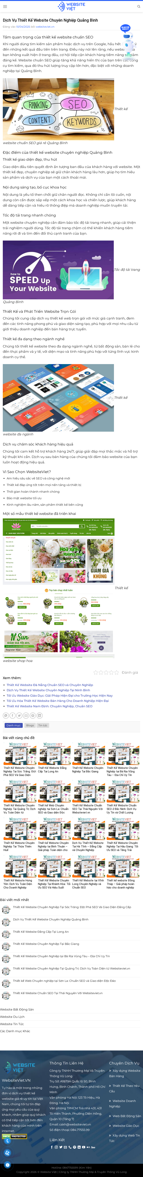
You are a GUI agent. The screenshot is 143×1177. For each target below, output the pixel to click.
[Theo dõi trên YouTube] (83, 1147)
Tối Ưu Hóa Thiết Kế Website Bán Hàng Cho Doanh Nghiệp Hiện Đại (58, 701)
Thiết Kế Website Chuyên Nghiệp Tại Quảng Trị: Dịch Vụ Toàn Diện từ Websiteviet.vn (71, 968)
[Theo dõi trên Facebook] (51, 1147)
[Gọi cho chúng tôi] (70, 1147)
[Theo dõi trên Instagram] (56, 1147)
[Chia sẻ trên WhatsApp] (6, 716)
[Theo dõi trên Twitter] (60, 1147)
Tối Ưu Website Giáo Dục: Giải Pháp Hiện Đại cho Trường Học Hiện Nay (60, 695)
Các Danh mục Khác (15, 1031)
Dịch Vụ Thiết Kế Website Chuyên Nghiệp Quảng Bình (50, 919)
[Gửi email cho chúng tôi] (65, 1147)
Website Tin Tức (12, 1024)
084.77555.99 (80, 1130)
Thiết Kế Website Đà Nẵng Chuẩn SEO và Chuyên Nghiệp (50, 685)
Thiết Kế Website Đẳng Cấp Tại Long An (41, 931)
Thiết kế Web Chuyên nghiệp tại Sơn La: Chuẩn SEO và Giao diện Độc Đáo (64, 981)
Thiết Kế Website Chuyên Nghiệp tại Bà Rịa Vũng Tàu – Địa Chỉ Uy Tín (61, 956)
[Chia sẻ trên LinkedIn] (39, 716)
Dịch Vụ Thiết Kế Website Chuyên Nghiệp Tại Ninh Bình (48, 690)
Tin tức (42, 725)
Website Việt (48, 1172)
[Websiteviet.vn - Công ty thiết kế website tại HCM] (71, 6)
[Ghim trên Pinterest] (33, 716)
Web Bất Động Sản (127, 1116)
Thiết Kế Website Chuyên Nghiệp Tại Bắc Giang (46, 944)
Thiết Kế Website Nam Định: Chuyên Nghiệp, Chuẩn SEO (49, 706)
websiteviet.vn (45, 26)
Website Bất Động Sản (17, 1009)
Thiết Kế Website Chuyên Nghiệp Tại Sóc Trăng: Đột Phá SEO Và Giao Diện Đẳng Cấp (72, 907)
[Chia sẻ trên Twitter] (19, 716)
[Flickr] (88, 1147)
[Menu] (5, 6)
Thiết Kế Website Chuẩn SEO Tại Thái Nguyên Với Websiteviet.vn (58, 993)
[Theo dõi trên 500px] (93, 1147)
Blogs (30, 725)
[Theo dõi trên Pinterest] (74, 1147)
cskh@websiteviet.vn (75, 1124)
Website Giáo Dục (126, 1126)
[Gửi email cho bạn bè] (26, 716)
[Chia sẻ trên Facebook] (12, 716)
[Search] (138, 6)
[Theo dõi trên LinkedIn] (79, 1147)
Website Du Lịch (12, 1017)
